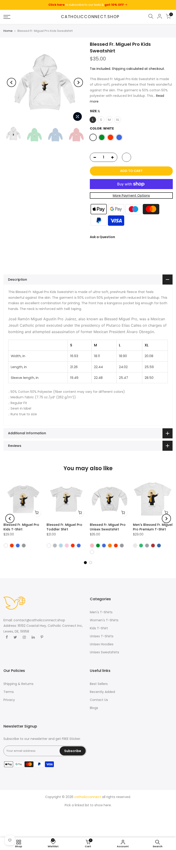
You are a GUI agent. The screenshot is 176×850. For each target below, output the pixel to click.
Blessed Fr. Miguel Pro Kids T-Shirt (21, 527)
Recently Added (102, 692)
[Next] (78, 82)
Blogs (94, 708)
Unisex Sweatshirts (104, 652)
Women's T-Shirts (104, 620)
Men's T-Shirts (101, 612)
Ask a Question (102, 237)
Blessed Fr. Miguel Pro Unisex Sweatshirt (108, 527)
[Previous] (11, 82)
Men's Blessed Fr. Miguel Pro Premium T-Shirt (153, 527)
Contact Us (99, 700)
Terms (8, 692)
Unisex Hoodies (101, 644)
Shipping (118, 68)
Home (8, 31)
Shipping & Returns (18, 684)
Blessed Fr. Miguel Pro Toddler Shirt (64, 527)
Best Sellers (99, 684)
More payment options (131, 195)
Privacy (9, 700)
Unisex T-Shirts (101, 636)
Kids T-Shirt (99, 628)
